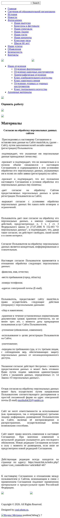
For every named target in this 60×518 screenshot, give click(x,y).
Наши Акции (21, 31)
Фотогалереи (15, 20)
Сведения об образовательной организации (31, 11)
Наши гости (20, 34)
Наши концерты (23, 37)
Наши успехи (15, 46)
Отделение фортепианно (27, 69)
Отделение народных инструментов (34, 71)
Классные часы (22, 40)
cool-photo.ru (21, 509)
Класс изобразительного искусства (33, 77)
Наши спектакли (23, 28)
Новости (12, 17)
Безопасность (15, 52)
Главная (12, 8)
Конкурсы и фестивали (26, 26)
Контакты (13, 54)
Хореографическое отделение (30, 74)
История (12, 14)
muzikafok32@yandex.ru (31, 400)
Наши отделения (17, 66)
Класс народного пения (27, 80)
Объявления (14, 49)
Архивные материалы (20, 92)
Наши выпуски (22, 23)
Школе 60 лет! (22, 43)
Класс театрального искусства (30, 89)
